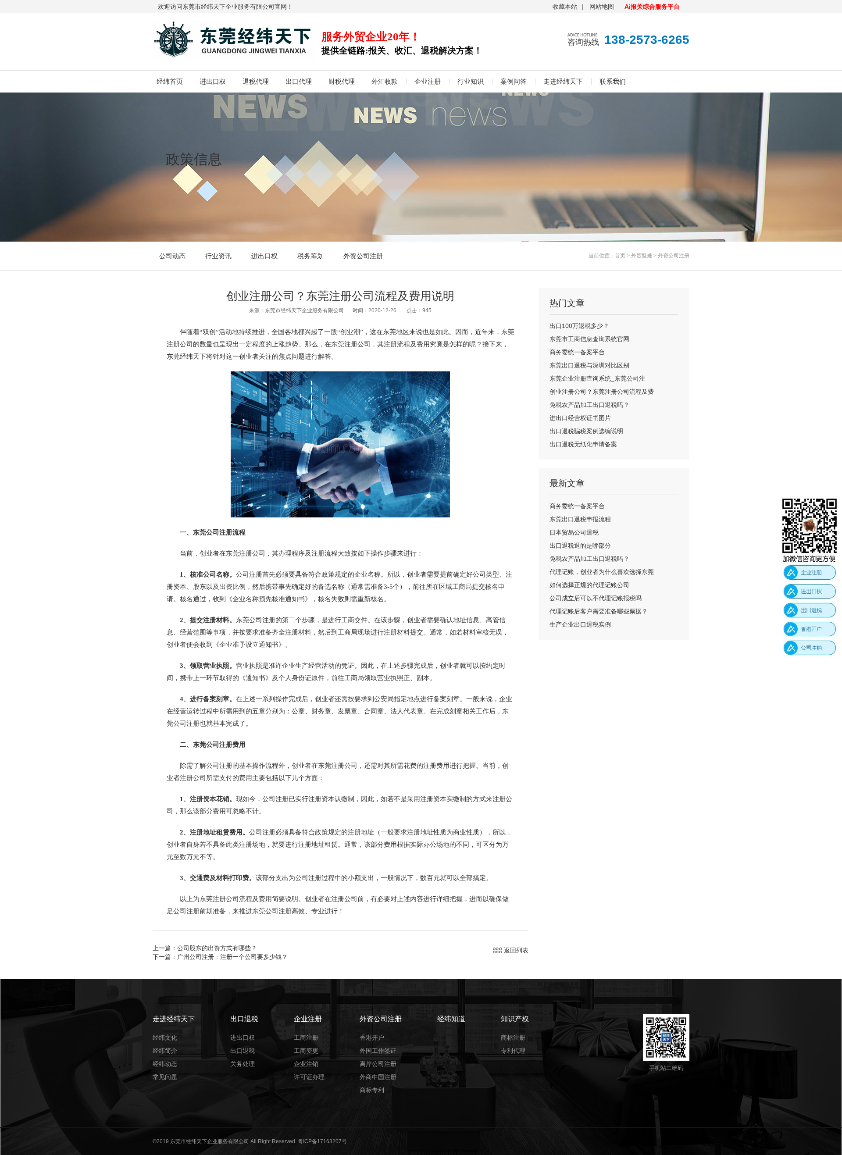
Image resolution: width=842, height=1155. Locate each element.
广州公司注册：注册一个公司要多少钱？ (232, 956)
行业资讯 (218, 256)
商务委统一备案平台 (577, 352)
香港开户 (372, 1037)
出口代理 (298, 81)
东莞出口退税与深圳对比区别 (589, 365)
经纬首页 (170, 81)
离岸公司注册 (378, 1063)
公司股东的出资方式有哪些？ (217, 948)
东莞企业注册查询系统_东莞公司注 (597, 378)
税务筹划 (310, 256)
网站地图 (601, 6)
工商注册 (306, 1037)
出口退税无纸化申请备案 (583, 444)
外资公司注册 (363, 256)
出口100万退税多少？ (579, 325)
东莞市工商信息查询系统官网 (589, 338)
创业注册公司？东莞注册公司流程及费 (601, 391)
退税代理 (256, 81)
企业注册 (427, 81)
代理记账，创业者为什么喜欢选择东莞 (601, 571)
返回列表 (516, 950)
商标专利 (372, 1090)
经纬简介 (165, 1050)
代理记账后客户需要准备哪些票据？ (598, 611)
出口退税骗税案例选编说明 (586, 431)
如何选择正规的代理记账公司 (589, 584)
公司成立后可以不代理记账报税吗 (595, 598)
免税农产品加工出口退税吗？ (589, 404)
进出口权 (213, 81)
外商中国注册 (378, 1076)
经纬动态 (165, 1063)
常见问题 (165, 1076)
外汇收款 (384, 81)
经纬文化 (165, 1037)
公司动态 (172, 256)
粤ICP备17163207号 (322, 1141)
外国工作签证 (378, 1050)
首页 (620, 256)
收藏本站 (565, 6)
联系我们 (612, 81)
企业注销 (306, 1063)
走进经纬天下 (563, 81)
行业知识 (470, 81)
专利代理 (513, 1050)
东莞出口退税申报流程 (580, 519)
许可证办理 (309, 1076)
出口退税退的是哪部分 (580, 545)
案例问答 (513, 81)
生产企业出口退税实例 (580, 624)
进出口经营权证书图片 (580, 417)
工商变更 (306, 1050)
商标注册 (513, 1037)
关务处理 (242, 1063)
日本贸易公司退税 (574, 532)
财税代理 (341, 81)
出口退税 (242, 1050)
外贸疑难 (641, 256)
